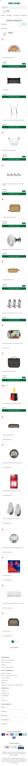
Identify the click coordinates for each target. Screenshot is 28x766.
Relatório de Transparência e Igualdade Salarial (12, 685)
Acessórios (9, 15)
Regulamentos (4, 680)
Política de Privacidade (6, 673)
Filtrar (23, 24)
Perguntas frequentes (6, 662)
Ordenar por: (4, 28)
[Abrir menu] (4, 3)
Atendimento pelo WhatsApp (7, 660)
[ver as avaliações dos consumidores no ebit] (7, 747)
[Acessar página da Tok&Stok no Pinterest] (16, 650)
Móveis (3, 15)
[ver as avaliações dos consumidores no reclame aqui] (14, 747)
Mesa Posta (4, 715)
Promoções (16, 15)
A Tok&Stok (3, 691)
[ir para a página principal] (14, 3)
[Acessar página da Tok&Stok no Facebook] (8, 650)
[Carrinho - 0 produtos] (26, 3)
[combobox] (17, 29)
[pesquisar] (25, 7)
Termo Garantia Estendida (7, 667)
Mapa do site (4, 682)
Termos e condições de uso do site (9, 675)
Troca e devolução (5, 677)
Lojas (2, 698)
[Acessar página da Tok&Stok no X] (20, 650)
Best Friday (3, 700)
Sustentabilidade (5, 695)
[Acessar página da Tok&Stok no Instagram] (12, 650)
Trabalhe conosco (5, 693)
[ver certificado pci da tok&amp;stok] (21, 747)
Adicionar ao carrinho (14, 66)
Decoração (4, 711)
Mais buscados (5, 719)
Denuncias (3, 664)
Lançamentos (24, 15)
